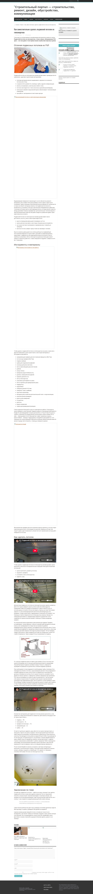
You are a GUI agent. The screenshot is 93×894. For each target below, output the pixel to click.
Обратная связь (48, 887)
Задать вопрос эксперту (68, 45)
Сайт (15, 868)
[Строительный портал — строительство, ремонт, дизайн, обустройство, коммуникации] (46, 13)
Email (15, 864)
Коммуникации (58, 19)
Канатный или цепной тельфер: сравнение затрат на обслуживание (68, 58)
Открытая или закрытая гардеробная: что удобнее (69, 70)
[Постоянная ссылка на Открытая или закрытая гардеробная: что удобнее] (61, 72)
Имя (15, 859)
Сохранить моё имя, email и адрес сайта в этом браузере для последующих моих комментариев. (34, 873)
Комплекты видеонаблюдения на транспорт (34, 839)
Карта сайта (47, 885)
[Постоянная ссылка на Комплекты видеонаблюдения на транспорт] (35, 828)
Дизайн (31, 19)
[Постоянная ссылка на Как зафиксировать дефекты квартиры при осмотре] (21, 834)
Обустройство (38, 19)
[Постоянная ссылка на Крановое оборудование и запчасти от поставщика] (49, 828)
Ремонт (25, 19)
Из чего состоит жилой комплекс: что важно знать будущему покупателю (69, 66)
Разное (51, 19)
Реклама (46, 889)
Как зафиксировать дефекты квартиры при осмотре (20, 838)
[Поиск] (78, 1)
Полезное (46, 19)
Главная (17, 24)
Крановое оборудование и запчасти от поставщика (47, 840)
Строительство (18, 19)
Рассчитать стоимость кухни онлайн (68, 31)
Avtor (21, 35)
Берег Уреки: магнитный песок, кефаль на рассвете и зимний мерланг (68, 62)
